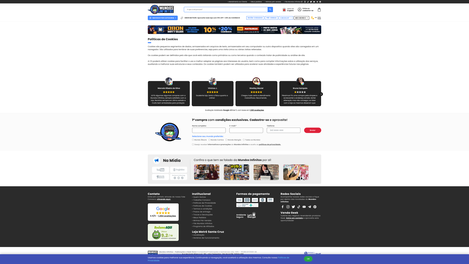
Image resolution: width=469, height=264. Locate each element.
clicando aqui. (164, 199)
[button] (321, 94)
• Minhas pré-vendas (273, 2)
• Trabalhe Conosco (201, 200)
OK (308, 258)
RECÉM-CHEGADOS (255, 18)
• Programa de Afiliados (203, 226)
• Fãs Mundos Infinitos (292, 2)
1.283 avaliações (257, 110)
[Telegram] (317, 1)
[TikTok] (308, 1)
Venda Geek (289, 213)
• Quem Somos (199, 197)
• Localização (198, 235)
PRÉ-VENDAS (271, 18)
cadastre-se (308, 10)
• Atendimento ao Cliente (237, 2)
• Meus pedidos (256, 2)
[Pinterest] (320, 1)
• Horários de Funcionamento (205, 238)
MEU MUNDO (300, 18)
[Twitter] (311, 1)
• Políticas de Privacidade (204, 203)
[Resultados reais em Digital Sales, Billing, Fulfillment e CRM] (312, 253)
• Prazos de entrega (201, 211)
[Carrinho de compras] (319, 9)
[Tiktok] (299, 206)
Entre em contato (294, 218)
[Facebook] (302, 1)
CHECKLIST (285, 18)
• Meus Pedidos (199, 217)
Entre (305, 8)
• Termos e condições (202, 209)
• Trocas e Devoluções (202, 214)
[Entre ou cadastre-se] (300, 9)
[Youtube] (314, 1)
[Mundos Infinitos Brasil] (161, 9)
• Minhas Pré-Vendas (202, 220)
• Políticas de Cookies (202, 206)
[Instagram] (305, 1)
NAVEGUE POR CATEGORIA (163, 18)
